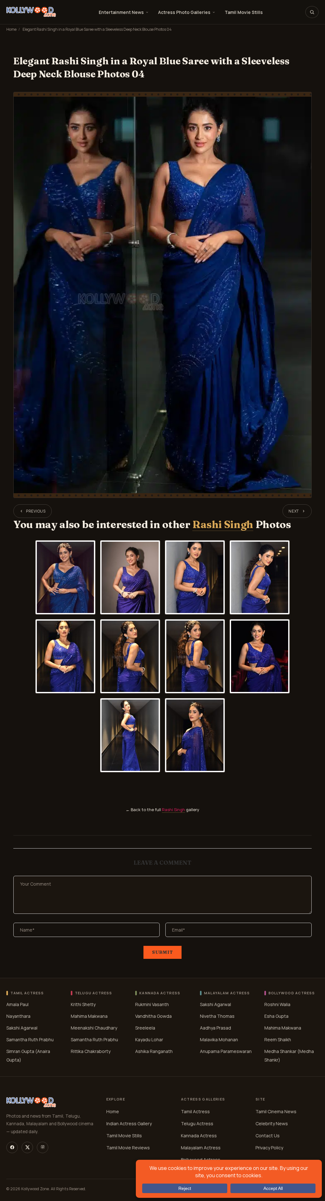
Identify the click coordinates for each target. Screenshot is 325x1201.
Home (11, 29)
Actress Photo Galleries (184, 12)
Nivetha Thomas (217, 1016)
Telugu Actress (197, 1123)
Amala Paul (17, 1004)
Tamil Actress (195, 1111)
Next (294, 511)
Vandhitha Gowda (153, 1016)
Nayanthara (18, 1016)
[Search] (312, 12)
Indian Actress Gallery (129, 1123)
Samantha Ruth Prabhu (30, 1039)
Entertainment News (121, 12)
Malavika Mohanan (219, 1039)
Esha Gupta (276, 1016)
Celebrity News (271, 1123)
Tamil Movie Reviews (128, 1148)
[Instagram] (42, 1147)
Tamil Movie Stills (244, 12)
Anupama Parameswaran (226, 1051)
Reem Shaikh (277, 1039)
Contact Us (267, 1136)
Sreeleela (145, 1028)
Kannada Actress (199, 1136)
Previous (36, 511)
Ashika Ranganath (154, 1051)
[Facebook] (12, 1147)
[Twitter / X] (27, 1147)
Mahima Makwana (89, 1016)
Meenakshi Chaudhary (94, 1028)
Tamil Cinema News (275, 1111)
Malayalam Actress (201, 1148)
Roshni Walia (277, 1004)
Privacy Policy (269, 1148)
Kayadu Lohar (149, 1039)
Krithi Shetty (83, 1004)
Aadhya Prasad (215, 1028)
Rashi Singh (222, 524)
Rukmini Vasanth (152, 1004)
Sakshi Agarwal (21, 1028)
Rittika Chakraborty (90, 1051)
